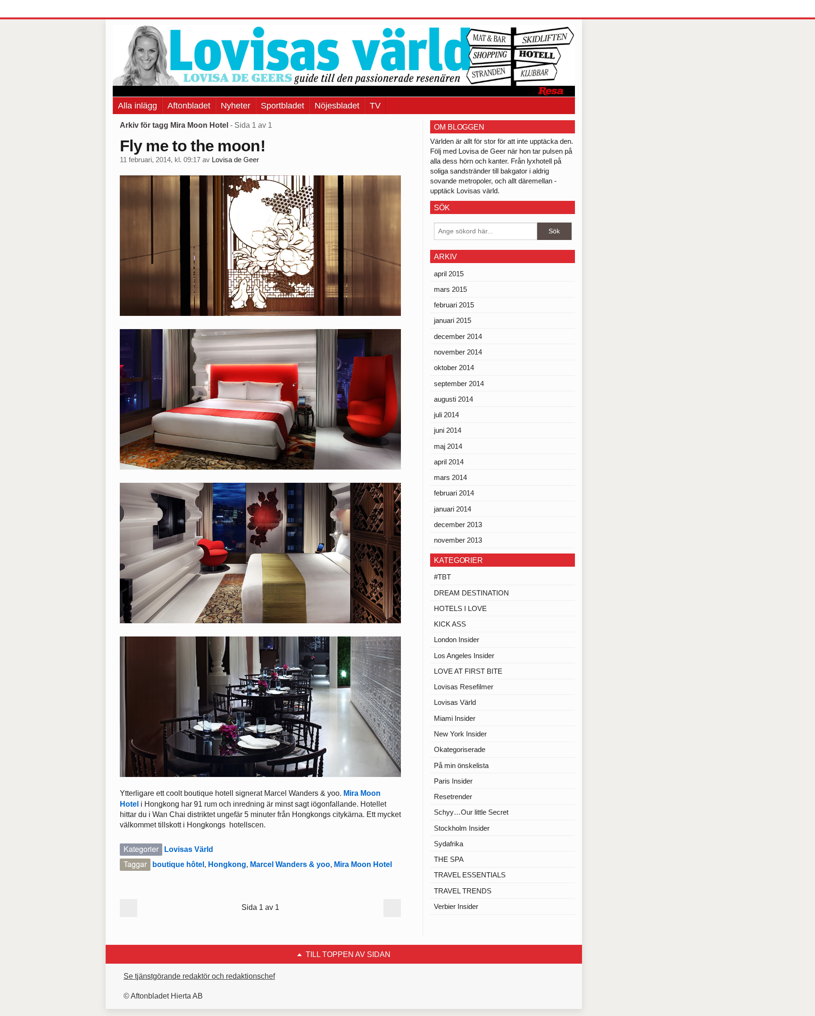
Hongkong (227, 864)
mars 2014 (450, 477)
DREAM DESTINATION (471, 593)
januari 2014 (452, 509)
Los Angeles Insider (464, 656)
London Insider (456, 640)
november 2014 (458, 352)
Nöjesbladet (337, 105)
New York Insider (460, 734)
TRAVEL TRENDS (462, 891)
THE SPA (449, 859)
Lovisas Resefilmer (463, 687)
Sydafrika (448, 844)
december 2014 (458, 336)
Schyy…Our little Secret (471, 812)
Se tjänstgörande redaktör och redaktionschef (199, 976)
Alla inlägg (137, 105)
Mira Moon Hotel (363, 864)
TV (375, 105)
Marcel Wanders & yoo (290, 864)
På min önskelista (461, 765)
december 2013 (458, 524)
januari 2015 (452, 320)
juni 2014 (447, 430)
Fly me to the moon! (192, 146)
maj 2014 (448, 446)
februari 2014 (454, 493)
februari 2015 (454, 305)
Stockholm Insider (462, 828)
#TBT (442, 577)
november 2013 (458, 540)
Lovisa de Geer (235, 160)
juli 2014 (446, 415)
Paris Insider (453, 781)
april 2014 (449, 462)
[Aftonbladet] (148, 9)
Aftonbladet (188, 105)
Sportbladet (282, 105)
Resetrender (453, 797)
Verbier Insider (456, 906)
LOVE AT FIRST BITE (468, 671)
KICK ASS (450, 624)
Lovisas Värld (188, 849)
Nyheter (235, 105)
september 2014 (459, 384)
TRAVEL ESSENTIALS (470, 875)
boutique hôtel (178, 864)
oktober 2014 (454, 367)
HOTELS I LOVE (460, 608)
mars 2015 (450, 289)
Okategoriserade (459, 749)
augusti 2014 (453, 399)
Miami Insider (454, 718)
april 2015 (449, 274)
